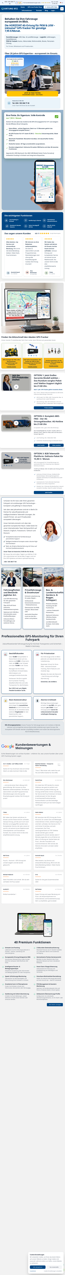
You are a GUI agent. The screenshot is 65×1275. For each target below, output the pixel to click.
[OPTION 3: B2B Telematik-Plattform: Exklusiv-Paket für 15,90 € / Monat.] (16, 460)
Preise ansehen (48, 408)
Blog (46, 10)
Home (23, 7)
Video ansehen (56, 445)
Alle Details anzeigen (55, 1004)
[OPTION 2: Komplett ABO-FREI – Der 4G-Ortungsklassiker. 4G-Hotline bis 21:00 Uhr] (16, 423)
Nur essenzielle (54, 1267)
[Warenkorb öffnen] (62, 8)
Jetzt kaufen (41, 445)
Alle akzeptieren (37, 1267)
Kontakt (39, 10)
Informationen (27, 10)
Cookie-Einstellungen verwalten (53, 1271)
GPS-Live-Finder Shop (35, 7)
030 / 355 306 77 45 (10, 3)
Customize (33, 1271)
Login (53, 10)
